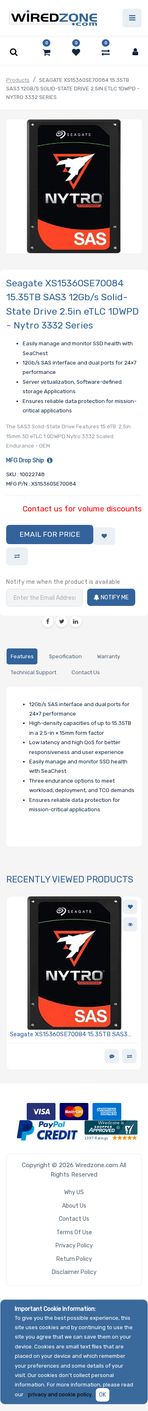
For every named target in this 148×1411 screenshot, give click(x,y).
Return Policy (74, 1259)
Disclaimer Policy (74, 1272)
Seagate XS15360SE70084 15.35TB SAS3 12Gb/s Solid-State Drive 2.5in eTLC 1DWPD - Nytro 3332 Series (74, 1035)
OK (102, 1394)
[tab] (22, 656)
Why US (74, 1192)
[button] (49, 535)
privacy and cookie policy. (60, 1394)
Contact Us (74, 1218)
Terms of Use (74, 1232)
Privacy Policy (74, 1245)
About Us (74, 1205)
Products (18, 80)
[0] (47, 52)
